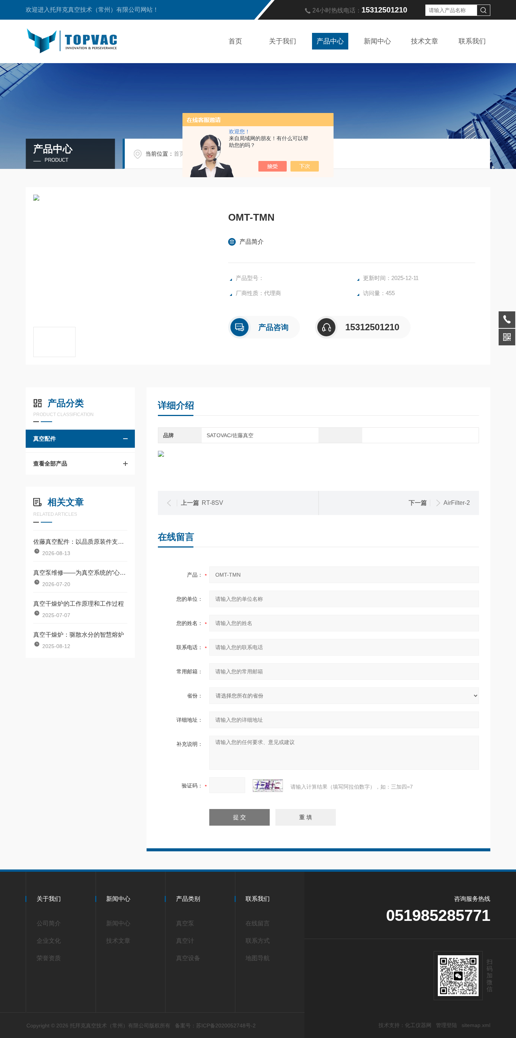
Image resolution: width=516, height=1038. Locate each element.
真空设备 (188, 958)
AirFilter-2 (456, 503)
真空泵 (185, 923)
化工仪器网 (418, 1025)
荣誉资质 (49, 958)
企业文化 (49, 940)
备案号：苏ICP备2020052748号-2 (215, 1026)
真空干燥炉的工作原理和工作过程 (78, 603)
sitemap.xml (476, 1025)
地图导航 (258, 958)
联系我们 (472, 41)
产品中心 (330, 41)
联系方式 (258, 940)
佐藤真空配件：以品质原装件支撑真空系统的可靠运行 (80, 541)
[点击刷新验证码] (268, 785)
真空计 (185, 940)
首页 (235, 41)
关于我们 (282, 41)
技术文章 (424, 41)
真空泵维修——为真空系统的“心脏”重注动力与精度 (80, 572)
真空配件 (44, 438)
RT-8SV (212, 503)
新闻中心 (377, 41)
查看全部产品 (50, 463)
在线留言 (258, 923)
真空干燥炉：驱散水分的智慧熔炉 (78, 634)
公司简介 (49, 923)
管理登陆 (446, 1025)
